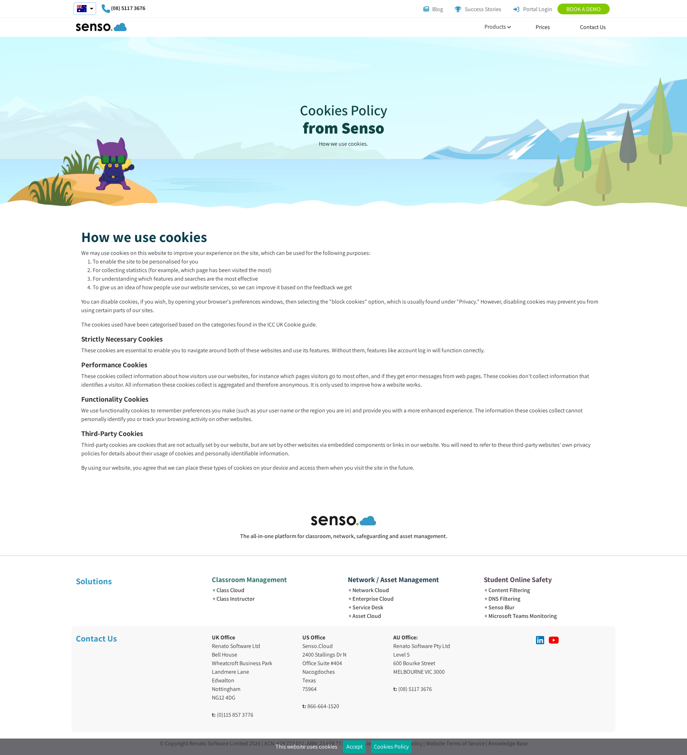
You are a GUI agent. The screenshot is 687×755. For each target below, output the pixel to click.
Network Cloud (370, 590)
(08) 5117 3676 (128, 8)
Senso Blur (501, 607)
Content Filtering (509, 590)
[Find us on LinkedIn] (540, 640)
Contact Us (593, 27)
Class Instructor (235, 598)
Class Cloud (230, 590)
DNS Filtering (504, 598)
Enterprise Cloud (373, 598)
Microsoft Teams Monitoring (522, 616)
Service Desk (367, 607)
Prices (543, 27)
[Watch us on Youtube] (554, 640)
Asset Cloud (366, 616)
